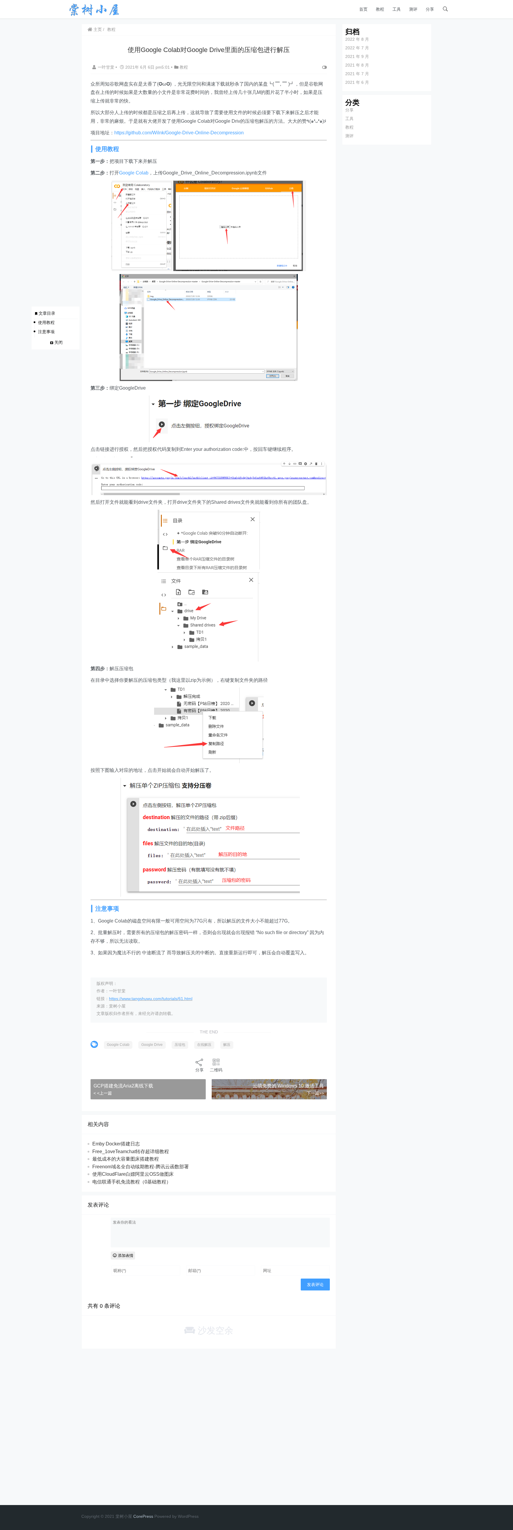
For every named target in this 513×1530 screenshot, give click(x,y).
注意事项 (46, 331)
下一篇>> (315, 1093)
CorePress (143, 1516)
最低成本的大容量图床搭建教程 (125, 1158)
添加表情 (125, 1255)
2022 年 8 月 (357, 39)
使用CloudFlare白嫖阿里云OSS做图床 (133, 1174)
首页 (363, 9)
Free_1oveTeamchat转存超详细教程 (130, 1151)
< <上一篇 (103, 1093)
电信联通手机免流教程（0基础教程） (131, 1181)
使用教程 (46, 322)
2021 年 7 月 (357, 73)
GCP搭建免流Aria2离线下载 (123, 1085)
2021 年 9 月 (357, 56)
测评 (413, 9)
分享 (430, 9)
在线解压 (204, 1045)
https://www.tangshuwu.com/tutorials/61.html (150, 998)
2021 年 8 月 (357, 65)
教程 (380, 9)
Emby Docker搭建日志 (116, 1143)
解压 (226, 1045)
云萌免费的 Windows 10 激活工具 (288, 1085)
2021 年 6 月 (357, 82)
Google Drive (152, 1045)
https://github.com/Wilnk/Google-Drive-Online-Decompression (179, 132)
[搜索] (445, 9)
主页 (97, 29)
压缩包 (180, 1045)
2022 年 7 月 (357, 47)
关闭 (58, 342)
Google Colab (133, 172)
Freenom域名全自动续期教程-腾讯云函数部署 (140, 1166)
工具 (396, 9)
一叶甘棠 (106, 67)
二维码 (216, 1070)
